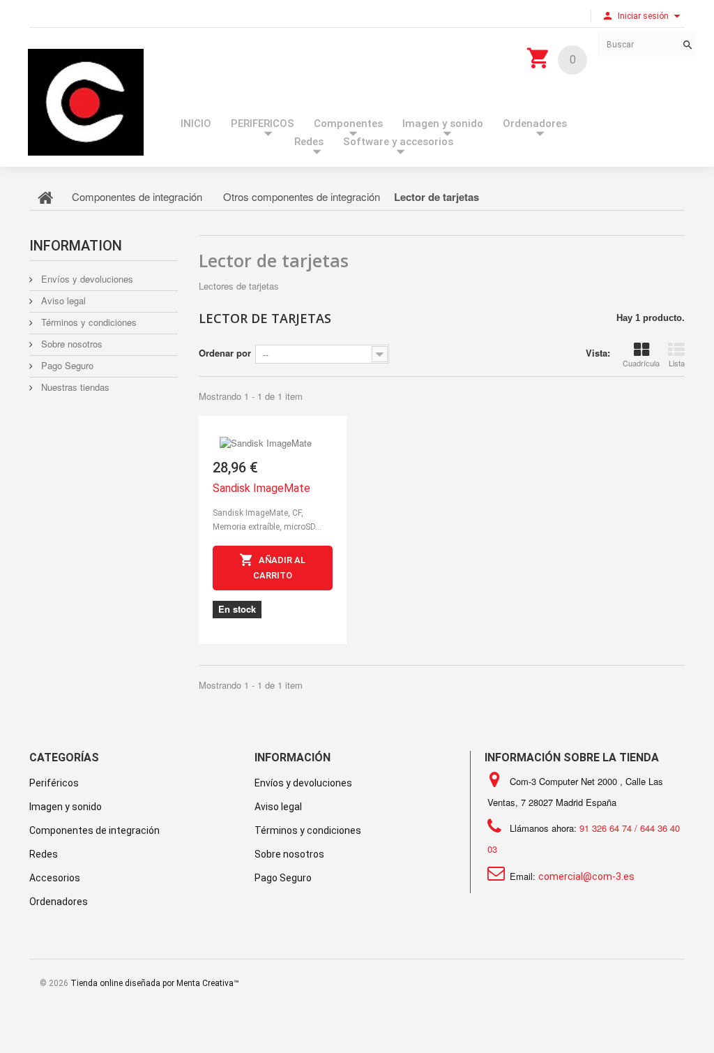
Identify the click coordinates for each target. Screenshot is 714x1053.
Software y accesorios (398, 141)
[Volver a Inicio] (45, 196)
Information (75, 245)
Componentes (348, 123)
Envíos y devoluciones (85, 278)
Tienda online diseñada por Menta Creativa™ (154, 983)
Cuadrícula (641, 362)
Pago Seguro (65, 365)
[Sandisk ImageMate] (273, 432)
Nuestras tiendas (73, 387)
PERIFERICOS (262, 123)
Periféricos (54, 783)
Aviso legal (62, 300)
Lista (677, 362)
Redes (309, 141)
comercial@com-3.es (586, 876)
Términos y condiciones (87, 322)
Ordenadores (535, 123)
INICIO (196, 123)
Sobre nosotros (70, 343)
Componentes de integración (94, 830)
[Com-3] (86, 102)
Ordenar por (225, 352)
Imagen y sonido (442, 123)
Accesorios (54, 877)
